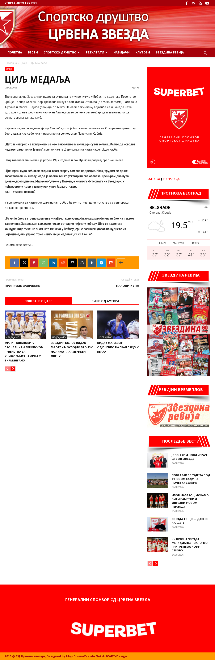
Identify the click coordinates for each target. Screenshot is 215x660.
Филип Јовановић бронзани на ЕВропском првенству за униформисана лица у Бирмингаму (24, 351)
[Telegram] (101, 263)
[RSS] (200, 3)
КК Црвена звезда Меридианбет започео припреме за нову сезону (190, 544)
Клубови (142, 52)
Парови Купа (127, 285)
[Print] (82, 263)
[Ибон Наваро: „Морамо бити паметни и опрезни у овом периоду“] (157, 500)
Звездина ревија (170, 52)
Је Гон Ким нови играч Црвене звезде (189, 457)
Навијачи (122, 52)
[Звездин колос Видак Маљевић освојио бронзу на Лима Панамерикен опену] (72, 325)
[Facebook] (186, 3)
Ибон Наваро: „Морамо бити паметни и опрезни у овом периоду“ (190, 500)
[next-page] (13, 369)
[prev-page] (7, 369)
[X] (24, 263)
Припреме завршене (22, 285)
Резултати (95, 52)
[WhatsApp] (43, 263)
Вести (33, 52)
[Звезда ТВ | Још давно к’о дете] (157, 524)
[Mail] (193, 3)
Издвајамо (13, 337)
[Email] (72, 263)
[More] (121, 263)
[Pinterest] (34, 263)
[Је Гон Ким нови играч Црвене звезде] (157, 460)
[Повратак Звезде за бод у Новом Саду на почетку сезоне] (157, 480)
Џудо (24, 63)
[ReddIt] (63, 263)
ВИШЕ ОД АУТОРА (105, 301)
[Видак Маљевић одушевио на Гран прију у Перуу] (118, 325)
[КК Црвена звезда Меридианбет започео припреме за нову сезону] (157, 544)
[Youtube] (207, 3)
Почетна (15, 52)
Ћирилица (171, 179)
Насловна (11, 63)
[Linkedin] (53, 263)
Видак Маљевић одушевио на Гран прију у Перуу (118, 347)
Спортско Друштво (60, 52)
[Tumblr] (92, 263)
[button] (205, 54)
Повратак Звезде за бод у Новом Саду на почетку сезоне (191, 479)
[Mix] (111, 263)
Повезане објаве (38, 301)
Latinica (153, 179)
